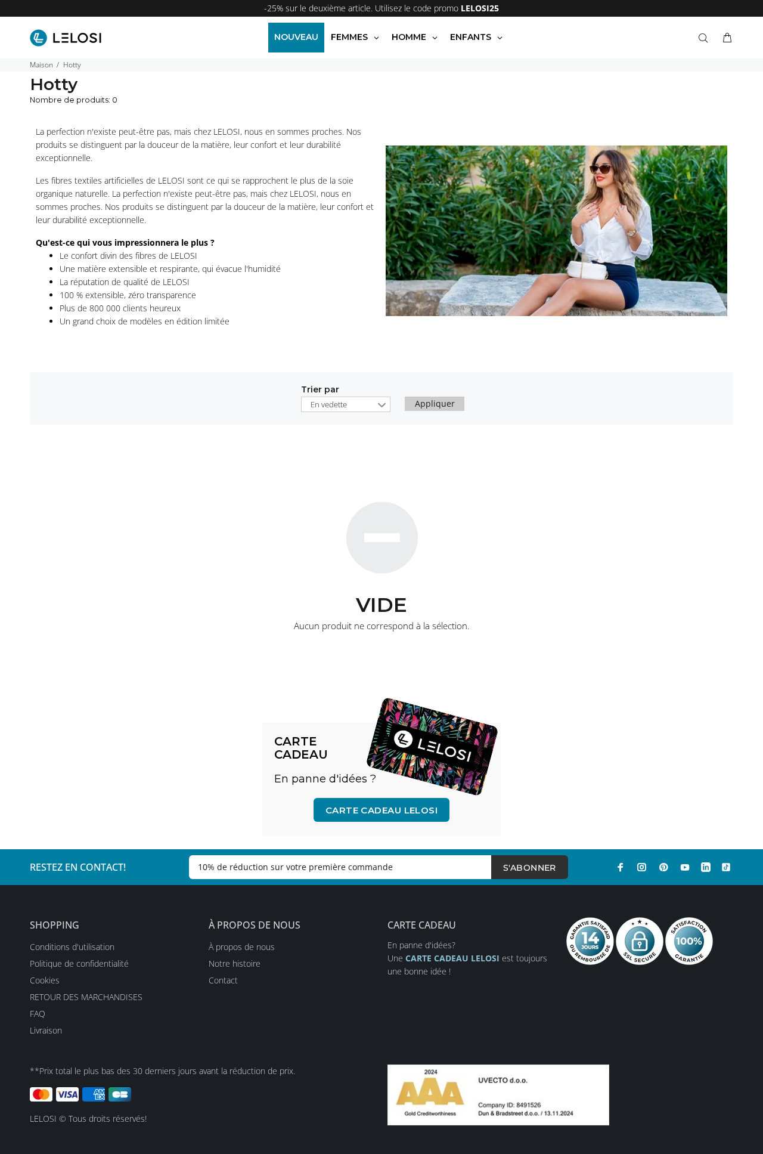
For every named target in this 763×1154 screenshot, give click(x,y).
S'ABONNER (529, 867)
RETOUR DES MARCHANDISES (86, 997)
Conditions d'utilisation (72, 946)
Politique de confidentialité (79, 963)
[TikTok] (726, 867)
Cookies (45, 980)
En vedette (329, 404)
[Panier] (725, 38)
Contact (223, 980)
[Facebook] (620, 867)
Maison (41, 65)
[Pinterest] (663, 867)
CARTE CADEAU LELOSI (381, 810)
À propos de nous (242, 946)
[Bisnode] (498, 1094)
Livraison (46, 1030)
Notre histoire (234, 963)
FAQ (37, 1013)
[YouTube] (685, 867)
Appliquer (435, 403)
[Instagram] (642, 867)
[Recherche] (705, 38)
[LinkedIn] (706, 867)
